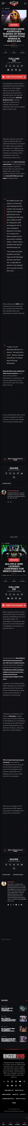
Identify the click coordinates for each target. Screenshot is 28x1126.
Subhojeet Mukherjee (10, 45)
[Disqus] (14, 964)
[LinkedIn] (17, 66)
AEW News (7, 8)
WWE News (7, 543)
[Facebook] (6, 66)
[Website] (8, 905)
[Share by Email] (14, 477)
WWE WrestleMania (18, 874)
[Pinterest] (21, 66)
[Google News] (14, 66)
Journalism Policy (8, 1098)
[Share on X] (10, 473)
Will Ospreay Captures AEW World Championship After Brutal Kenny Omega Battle (8, 1020)
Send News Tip (9, 1090)
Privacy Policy (21, 1098)
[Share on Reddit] (21, 473)
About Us (15, 1094)
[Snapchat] (16, 69)
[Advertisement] (14, 290)
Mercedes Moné (7, 483)
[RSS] (20, 1085)
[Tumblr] (24, 1081)
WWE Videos (4, 1026)
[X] (10, 66)
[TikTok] (16, 1085)
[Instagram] (12, 69)
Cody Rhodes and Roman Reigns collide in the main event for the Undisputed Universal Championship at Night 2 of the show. (13, 674)
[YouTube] (8, 69)
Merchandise (6, 1094)
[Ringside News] (14, 4)
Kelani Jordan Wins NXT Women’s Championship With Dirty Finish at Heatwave (8, 1030)
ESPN (17, 304)
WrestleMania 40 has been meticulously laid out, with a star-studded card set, (14, 660)
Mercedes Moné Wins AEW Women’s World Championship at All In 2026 (9, 1040)
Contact (23, 1094)
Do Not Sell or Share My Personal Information (14, 1111)
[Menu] (3, 3)
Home (3, 8)
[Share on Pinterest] (17, 473)
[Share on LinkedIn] (14, 473)
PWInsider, (12, 716)
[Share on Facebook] (6, 473)
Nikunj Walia (6, 575)
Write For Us (19, 1090)
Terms (14, 1102)
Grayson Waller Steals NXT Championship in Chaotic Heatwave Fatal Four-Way (7, 1009)
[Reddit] (19, 69)
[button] (25, 3)
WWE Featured (6, 874)
